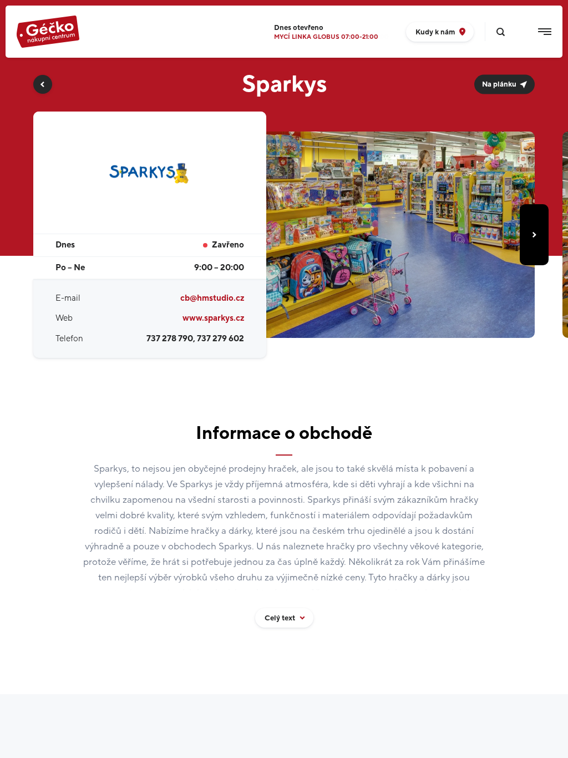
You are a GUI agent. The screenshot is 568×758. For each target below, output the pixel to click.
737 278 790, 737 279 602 (195, 338)
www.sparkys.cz (213, 318)
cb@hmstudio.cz (212, 298)
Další (534, 234)
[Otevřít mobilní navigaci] (544, 31)
